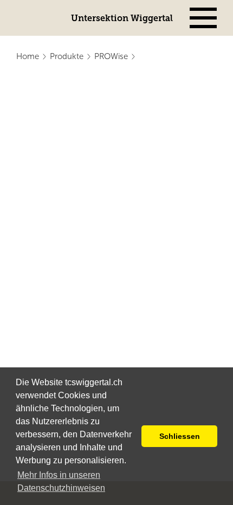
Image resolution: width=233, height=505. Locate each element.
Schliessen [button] (179, 436)
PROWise (111, 56)
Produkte (66, 56)
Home (27, 56)
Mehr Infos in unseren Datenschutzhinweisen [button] (61, 481)
